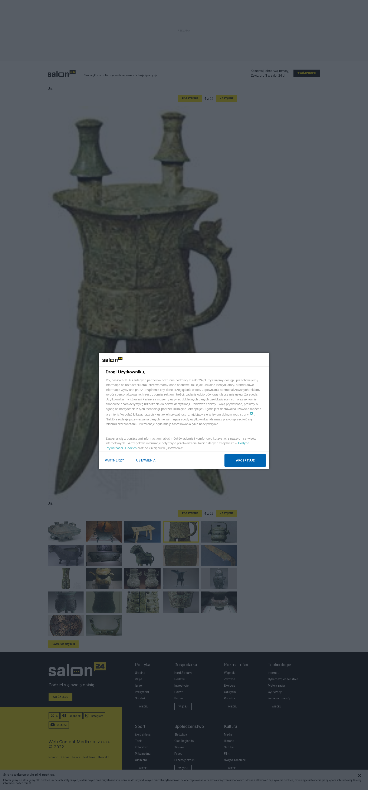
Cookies (131, 448)
